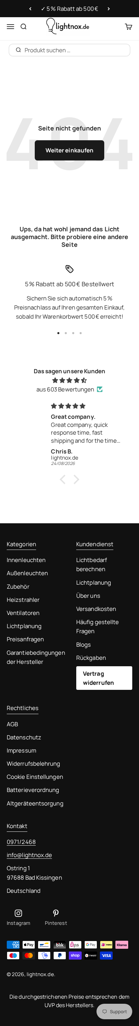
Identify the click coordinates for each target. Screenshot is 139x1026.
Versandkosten (96, 609)
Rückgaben (91, 658)
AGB (12, 724)
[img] (69, 380)
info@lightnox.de (29, 855)
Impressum (21, 750)
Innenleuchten (26, 560)
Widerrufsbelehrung (33, 763)
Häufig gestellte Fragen (97, 626)
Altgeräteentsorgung (35, 803)
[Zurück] (30, 8)
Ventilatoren (23, 613)
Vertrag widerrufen (98, 678)
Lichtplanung (24, 626)
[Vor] (109, 8)
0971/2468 (21, 842)
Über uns (88, 595)
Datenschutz (24, 737)
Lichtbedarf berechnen (91, 564)
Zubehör (18, 586)
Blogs (83, 644)
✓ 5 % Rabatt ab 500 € (69, 8)
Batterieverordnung (33, 790)
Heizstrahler (23, 600)
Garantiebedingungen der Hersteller (36, 657)
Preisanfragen (25, 639)
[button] (64, 479)
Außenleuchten (27, 573)
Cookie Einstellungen (35, 777)
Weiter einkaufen (69, 150)
